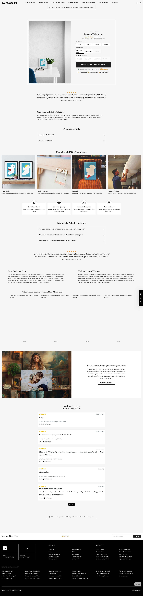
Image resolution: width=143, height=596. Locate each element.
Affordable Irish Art (7, 571)
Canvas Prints (30, 2)
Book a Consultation (54, 554)
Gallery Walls (52, 573)
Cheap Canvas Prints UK (103, 571)
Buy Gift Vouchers (54, 556)
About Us (51, 549)
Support (115, 2)
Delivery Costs (76, 549)
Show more (71, 504)
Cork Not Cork (103, 2)
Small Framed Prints (7, 578)
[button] (141, 298)
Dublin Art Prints (6, 573)
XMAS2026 (75, 559)
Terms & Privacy (77, 556)
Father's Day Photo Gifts (32, 573)
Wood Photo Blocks (58, 2)
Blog (50, 552)
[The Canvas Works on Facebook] (27, 549)
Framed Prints (43, 2)
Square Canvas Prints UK (32, 578)
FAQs (73, 552)
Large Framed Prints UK (102, 573)
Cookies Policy (53, 559)
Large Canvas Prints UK (79, 573)
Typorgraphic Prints (125, 559)
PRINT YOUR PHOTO (106, 382)
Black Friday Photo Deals (32, 571)
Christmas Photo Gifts (125, 571)
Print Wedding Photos (102, 576)
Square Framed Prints (55, 578)
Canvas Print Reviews (55, 571)
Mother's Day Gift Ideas (126, 573)
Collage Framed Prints (102, 559)
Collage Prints (73, 2)
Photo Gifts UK (76, 576)
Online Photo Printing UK (9, 576)
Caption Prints (76, 571)
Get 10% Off (75, 554)
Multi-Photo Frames (124, 549)
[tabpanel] (71, 459)
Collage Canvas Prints (102, 556)
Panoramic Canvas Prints (32, 576)
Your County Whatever (125, 556)
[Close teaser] (138, 306)
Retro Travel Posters (88, 2)
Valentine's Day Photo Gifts (80, 578)
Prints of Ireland (124, 576)
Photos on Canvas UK (55, 576)
